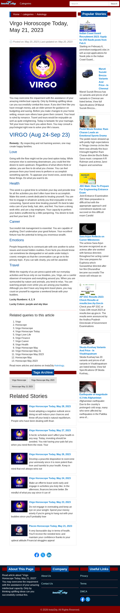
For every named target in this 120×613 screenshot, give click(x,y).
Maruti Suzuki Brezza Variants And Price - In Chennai (103, 79)
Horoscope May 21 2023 (22, 386)
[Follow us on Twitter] (87, 599)
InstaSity (53, 609)
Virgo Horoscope (19, 380)
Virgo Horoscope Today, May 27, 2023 (50, 430)
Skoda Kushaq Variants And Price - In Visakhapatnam (92, 350)
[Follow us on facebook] (82, 599)
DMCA (83, 591)
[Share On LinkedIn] (49, 555)
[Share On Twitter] (43, 555)
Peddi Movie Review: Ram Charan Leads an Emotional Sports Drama (93, 132)
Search (114, 3)
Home (16, 14)
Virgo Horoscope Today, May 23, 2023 (50, 502)
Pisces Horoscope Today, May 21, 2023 (50, 526)
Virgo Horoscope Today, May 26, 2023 (50, 454)
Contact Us (47, 583)
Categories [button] (25, 3)
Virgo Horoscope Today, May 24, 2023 (50, 478)
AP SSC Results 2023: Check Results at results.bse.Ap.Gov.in (91, 300)
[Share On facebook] (36, 555)
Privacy (84, 576)
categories (28, 14)
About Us (46, 576)
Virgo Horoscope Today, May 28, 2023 (50, 406)
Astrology (42, 14)
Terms (83, 583)
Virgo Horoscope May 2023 (42, 380)
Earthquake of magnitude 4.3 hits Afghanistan (93, 396)
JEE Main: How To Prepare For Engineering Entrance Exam (94, 189)
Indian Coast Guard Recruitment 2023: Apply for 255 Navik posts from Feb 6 (93, 38)
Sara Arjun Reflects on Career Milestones (91, 238)
